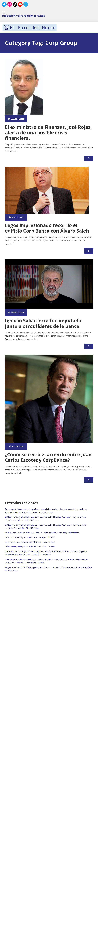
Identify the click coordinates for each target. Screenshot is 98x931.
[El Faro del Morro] (29, 27)
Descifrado (63, 119)
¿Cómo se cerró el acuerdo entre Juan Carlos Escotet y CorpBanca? (48, 457)
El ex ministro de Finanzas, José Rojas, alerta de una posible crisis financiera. (48, 132)
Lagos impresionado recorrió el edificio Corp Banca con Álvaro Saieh (47, 228)
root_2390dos (39, 119)
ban (56, 119)
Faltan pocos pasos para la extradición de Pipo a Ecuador (30, 537)
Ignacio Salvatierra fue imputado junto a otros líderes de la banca (43, 323)
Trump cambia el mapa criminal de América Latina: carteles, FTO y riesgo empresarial (42, 532)
